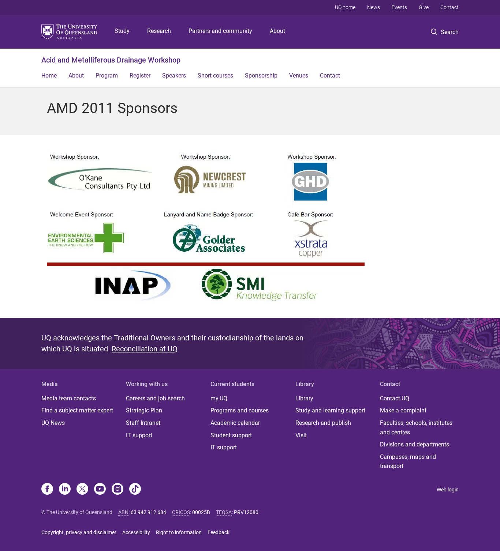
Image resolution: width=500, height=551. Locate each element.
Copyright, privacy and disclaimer (78, 532)
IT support (139, 435)
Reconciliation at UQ (145, 348)
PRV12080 (246, 512)
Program (107, 75)
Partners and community (220, 30)
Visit (301, 435)
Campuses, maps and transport (408, 461)
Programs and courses (239, 410)
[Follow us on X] (82, 489)
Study (122, 30)
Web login (448, 489)
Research (159, 30)
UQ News (53, 422)
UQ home (345, 7)
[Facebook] (47, 489)
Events (399, 7)
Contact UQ (394, 398)
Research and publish (323, 422)
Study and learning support (330, 410)
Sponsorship (261, 75)
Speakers (174, 75)
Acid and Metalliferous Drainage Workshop (110, 60)
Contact (449, 7)
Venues (298, 75)
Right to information (179, 532)
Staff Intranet (143, 422)
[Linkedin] (65, 489)
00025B (201, 512)
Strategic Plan (144, 410)
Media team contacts (68, 398)
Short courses (215, 75)
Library (304, 398)
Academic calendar (235, 422)
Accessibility (136, 532)
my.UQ (218, 398)
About (277, 30)
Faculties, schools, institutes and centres (416, 427)
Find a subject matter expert (77, 410)
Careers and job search (155, 398)
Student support (231, 435)
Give (424, 7)
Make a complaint (403, 410)
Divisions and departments (414, 444)
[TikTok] (135, 489)
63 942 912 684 (148, 512)
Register (140, 75)
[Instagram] (117, 489)
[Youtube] (100, 489)
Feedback (219, 532)
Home (49, 75)
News (373, 7)
